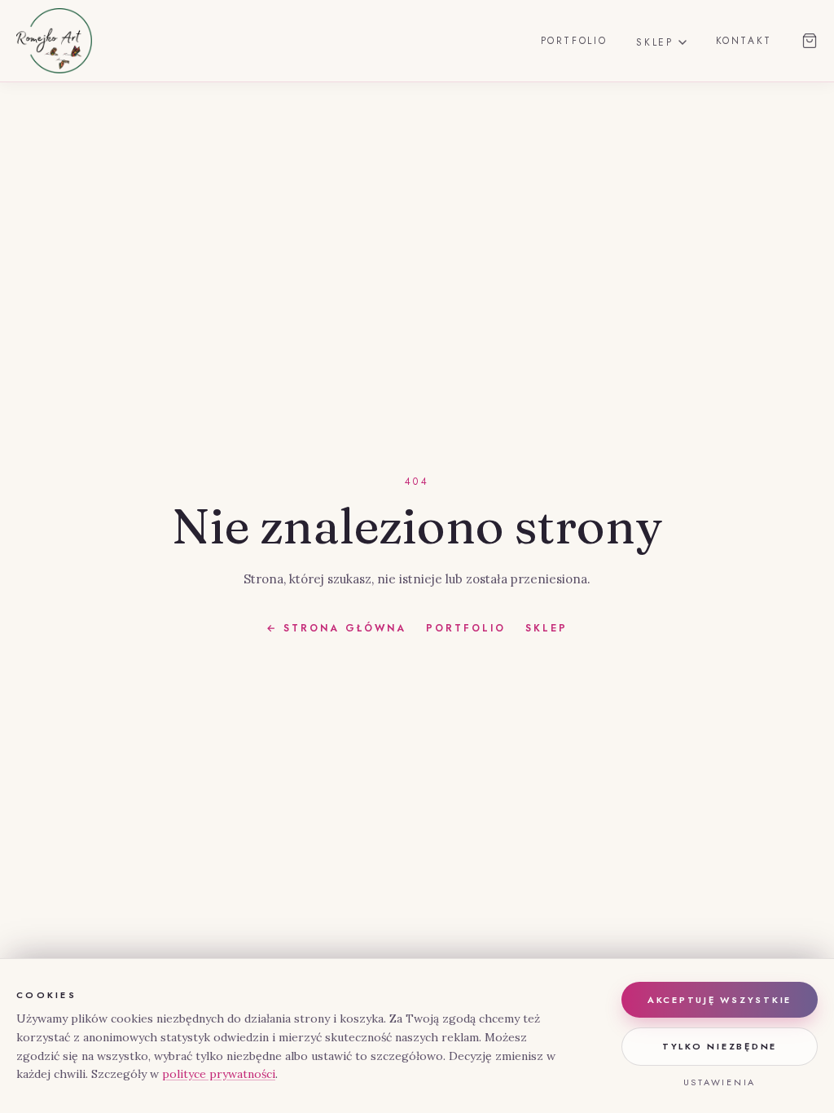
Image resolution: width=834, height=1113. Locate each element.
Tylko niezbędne (719, 1046)
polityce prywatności (218, 1074)
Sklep (654, 42)
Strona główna (336, 629)
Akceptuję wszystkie (719, 999)
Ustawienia (720, 1082)
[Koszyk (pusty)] (809, 41)
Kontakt (744, 40)
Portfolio (574, 40)
